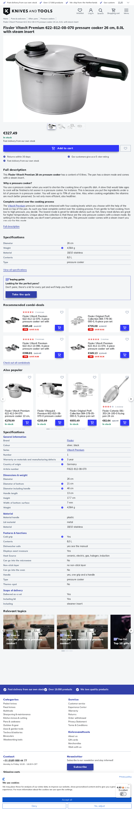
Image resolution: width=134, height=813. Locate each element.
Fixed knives (9, 707)
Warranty (73, 710)
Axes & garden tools (13, 728)
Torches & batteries (12, 732)
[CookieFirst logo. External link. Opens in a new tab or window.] (3, 779)
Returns (72, 714)
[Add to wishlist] (125, 148)
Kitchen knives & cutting (15, 718)
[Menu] (129, 785)
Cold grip (8, 536)
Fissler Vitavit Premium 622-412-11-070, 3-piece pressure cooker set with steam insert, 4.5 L (101, 346)
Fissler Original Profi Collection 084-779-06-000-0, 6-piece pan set (100, 319)
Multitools (8, 710)
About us (72, 736)
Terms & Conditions (77, 725)
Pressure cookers (48, 19)
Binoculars (8, 736)
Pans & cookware (18, 19)
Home (5, 19)
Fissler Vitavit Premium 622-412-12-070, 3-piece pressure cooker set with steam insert (36, 319)
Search (100, 13)
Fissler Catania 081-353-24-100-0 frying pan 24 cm (113, 413)
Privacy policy (125, 776)
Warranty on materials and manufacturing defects (29, 459)
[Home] (27, 9)
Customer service (76, 703)
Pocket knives (10, 703)
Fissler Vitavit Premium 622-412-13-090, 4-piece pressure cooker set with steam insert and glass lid (37, 346)
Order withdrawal (77, 718)
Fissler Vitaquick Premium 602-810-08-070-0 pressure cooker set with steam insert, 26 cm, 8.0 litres (49, 413)
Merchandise (74, 743)
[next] (125, 399)
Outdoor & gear (11, 725)
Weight (7, 248)
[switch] (123, 794)
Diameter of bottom (13, 483)
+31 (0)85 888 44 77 (15, 760)
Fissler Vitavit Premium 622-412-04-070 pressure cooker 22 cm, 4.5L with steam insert (17, 413)
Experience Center (77, 707)
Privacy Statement (77, 721)
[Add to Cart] (59, 328)
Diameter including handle (16, 488)
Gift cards (73, 739)
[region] (67, 83)
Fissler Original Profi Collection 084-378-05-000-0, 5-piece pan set (82, 413)
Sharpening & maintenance (17, 714)
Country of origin (12, 464)
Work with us (74, 747)
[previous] (8, 399)
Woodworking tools (12, 739)
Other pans (33, 19)
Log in (91, 13)
